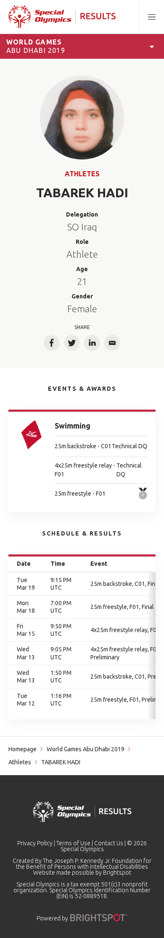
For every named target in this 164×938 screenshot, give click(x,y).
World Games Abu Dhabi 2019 (85, 749)
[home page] (62, 16)
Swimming (72, 425)
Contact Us (108, 843)
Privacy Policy (35, 843)
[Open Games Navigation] (151, 46)
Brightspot (117, 872)
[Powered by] (98, 917)
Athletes (82, 174)
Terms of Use (73, 843)
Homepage (22, 749)
